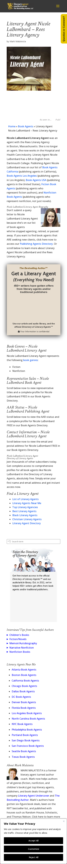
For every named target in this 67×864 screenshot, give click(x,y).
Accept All (33, 840)
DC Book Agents (21, 697)
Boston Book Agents (24, 675)
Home (11, 126)
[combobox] (33, 541)
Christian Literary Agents (27, 519)
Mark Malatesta (18, 41)
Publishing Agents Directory (36, 243)
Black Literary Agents (24, 515)
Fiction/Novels (17, 639)
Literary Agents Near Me (26, 503)
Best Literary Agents (24, 511)
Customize (33, 848)
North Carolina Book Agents (28, 718)
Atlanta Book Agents (24, 669)
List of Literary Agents (25, 499)
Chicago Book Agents (24, 686)
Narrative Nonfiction (21, 647)
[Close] (64, 821)
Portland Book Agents (25, 735)
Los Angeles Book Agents (27, 713)
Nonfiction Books (19, 651)
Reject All (33, 857)
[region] (33, 841)
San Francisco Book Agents (28, 746)
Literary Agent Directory (26, 523)
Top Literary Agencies (25, 507)
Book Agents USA (36, 180)
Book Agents (25, 126)
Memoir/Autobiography (23, 643)
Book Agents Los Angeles (22, 175)
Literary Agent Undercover (33, 795)
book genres (30, 360)
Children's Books (19, 635)
